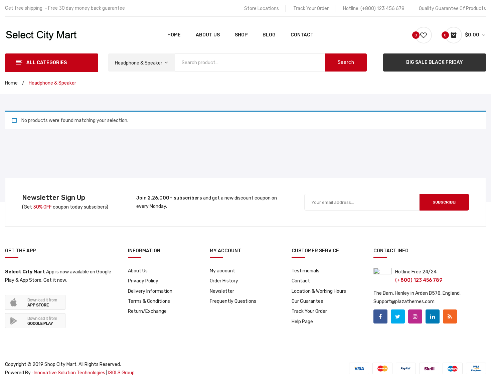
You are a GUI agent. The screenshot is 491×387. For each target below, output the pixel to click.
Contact (301, 281)
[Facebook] (380, 316)
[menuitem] (174, 35)
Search (346, 62)
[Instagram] (415, 316)
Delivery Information (150, 291)
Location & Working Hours (319, 291)
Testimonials (305, 271)
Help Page (302, 322)
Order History (224, 281)
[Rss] (450, 316)
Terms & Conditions (149, 301)
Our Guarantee (307, 301)
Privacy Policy (143, 281)
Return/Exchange (147, 311)
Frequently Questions (233, 301)
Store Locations (261, 8)
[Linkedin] (433, 316)
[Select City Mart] (41, 35)
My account (222, 271)
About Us (138, 271)
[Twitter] (398, 316)
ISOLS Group (121, 373)
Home (11, 83)
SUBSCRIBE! (444, 202)
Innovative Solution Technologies (69, 373)
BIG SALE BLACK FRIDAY (434, 62)
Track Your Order (311, 8)
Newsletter (222, 291)
